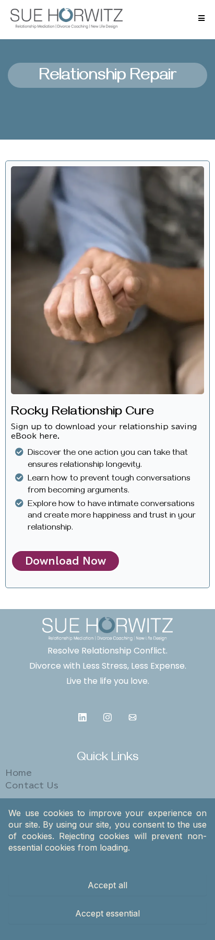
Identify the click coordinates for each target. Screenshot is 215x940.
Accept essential (107, 913)
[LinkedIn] (82, 717)
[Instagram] (107, 717)
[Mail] (132, 717)
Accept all (107, 885)
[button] (201, 18)
